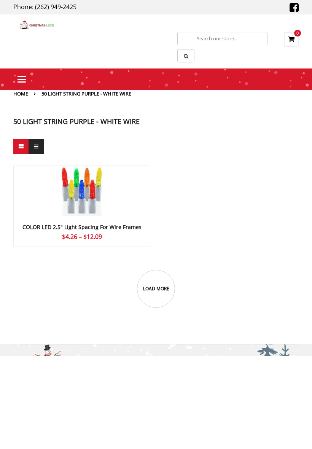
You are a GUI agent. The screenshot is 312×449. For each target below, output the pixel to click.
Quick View (82, 176)
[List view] (36, 146)
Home (20, 93)
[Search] (185, 55)
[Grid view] (21, 146)
